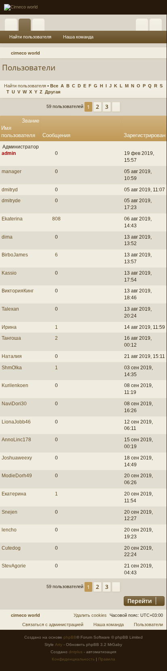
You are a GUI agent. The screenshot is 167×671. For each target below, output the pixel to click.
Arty (58, 644)
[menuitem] (159, 53)
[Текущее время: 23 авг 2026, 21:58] (148, 53)
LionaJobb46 (16, 422)
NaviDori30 (14, 403)
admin (9, 153)
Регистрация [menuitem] (157, 26)
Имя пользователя (18, 131)
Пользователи (40, 26)
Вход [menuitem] (144, 26)
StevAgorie (14, 566)
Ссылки (12, 26)
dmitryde (11, 200)
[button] (116, 107)
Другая (52, 91)
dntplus (75, 652)
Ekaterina (12, 219)
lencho (9, 530)
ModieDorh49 (17, 475)
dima (7, 237)
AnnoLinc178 (16, 439)
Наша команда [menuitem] (78, 36)
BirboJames (15, 255)
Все (54, 85)
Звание (30, 121)
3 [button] (106, 106)
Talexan (10, 309)
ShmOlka (12, 367)
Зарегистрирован (144, 135)
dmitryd (10, 190)
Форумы (26, 26)
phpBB (69, 637)
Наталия (12, 356)
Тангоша (11, 338)
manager (11, 171)
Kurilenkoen (15, 385)
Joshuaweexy (17, 458)
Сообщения (56, 135)
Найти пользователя (30, 36)
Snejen (9, 512)
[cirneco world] (21, 7)
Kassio (9, 273)
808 (56, 219)
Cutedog (11, 548)
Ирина (9, 327)
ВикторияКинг (18, 291)
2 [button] (97, 106)
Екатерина (14, 494)
